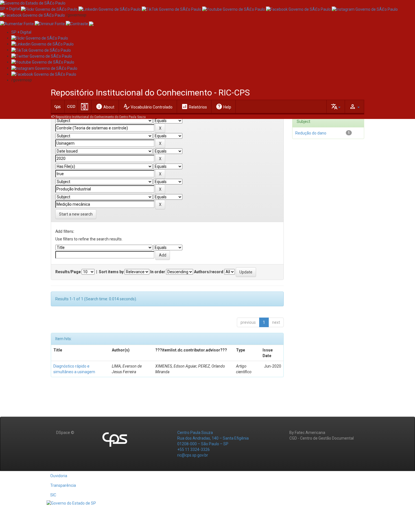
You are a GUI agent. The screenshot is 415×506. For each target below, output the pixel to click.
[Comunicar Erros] (91, 23)
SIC (53, 495)
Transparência (63, 485)
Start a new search (76, 214)
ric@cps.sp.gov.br (192, 455)
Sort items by (111, 272)
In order (157, 272)
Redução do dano (310, 133)
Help (223, 106)
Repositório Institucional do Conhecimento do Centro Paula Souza (101, 117)
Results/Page (68, 272)
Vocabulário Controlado (147, 106)
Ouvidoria (58, 476)
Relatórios (194, 106)
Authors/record (208, 272)
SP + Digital (10, 8)
